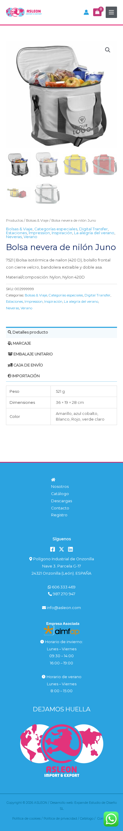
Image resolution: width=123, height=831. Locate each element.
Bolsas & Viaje (37, 220)
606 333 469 (63, 587)
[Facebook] (52, 549)
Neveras (14, 237)
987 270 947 (63, 594)
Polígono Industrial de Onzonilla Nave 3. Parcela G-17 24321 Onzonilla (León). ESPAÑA (63, 566)
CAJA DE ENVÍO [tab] (28, 365)
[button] (107, 50)
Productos (14, 220)
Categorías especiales (55, 229)
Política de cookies (26, 819)
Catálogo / (88, 819)
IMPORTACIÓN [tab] (25, 376)
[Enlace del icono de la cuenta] (86, 12)
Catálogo (60, 493)
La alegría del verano (94, 233)
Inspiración (62, 233)
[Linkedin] (70, 549)
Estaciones (16, 233)
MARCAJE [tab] (21, 343)
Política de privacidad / (62, 819)
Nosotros (60, 486)
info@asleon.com (63, 607)
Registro (59, 515)
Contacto (60, 508)
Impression (39, 233)
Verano (30, 237)
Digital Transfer (93, 229)
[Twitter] (61, 549)
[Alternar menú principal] (111, 12)
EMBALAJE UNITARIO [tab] (33, 354)
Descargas (61, 501)
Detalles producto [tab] (30, 332)
